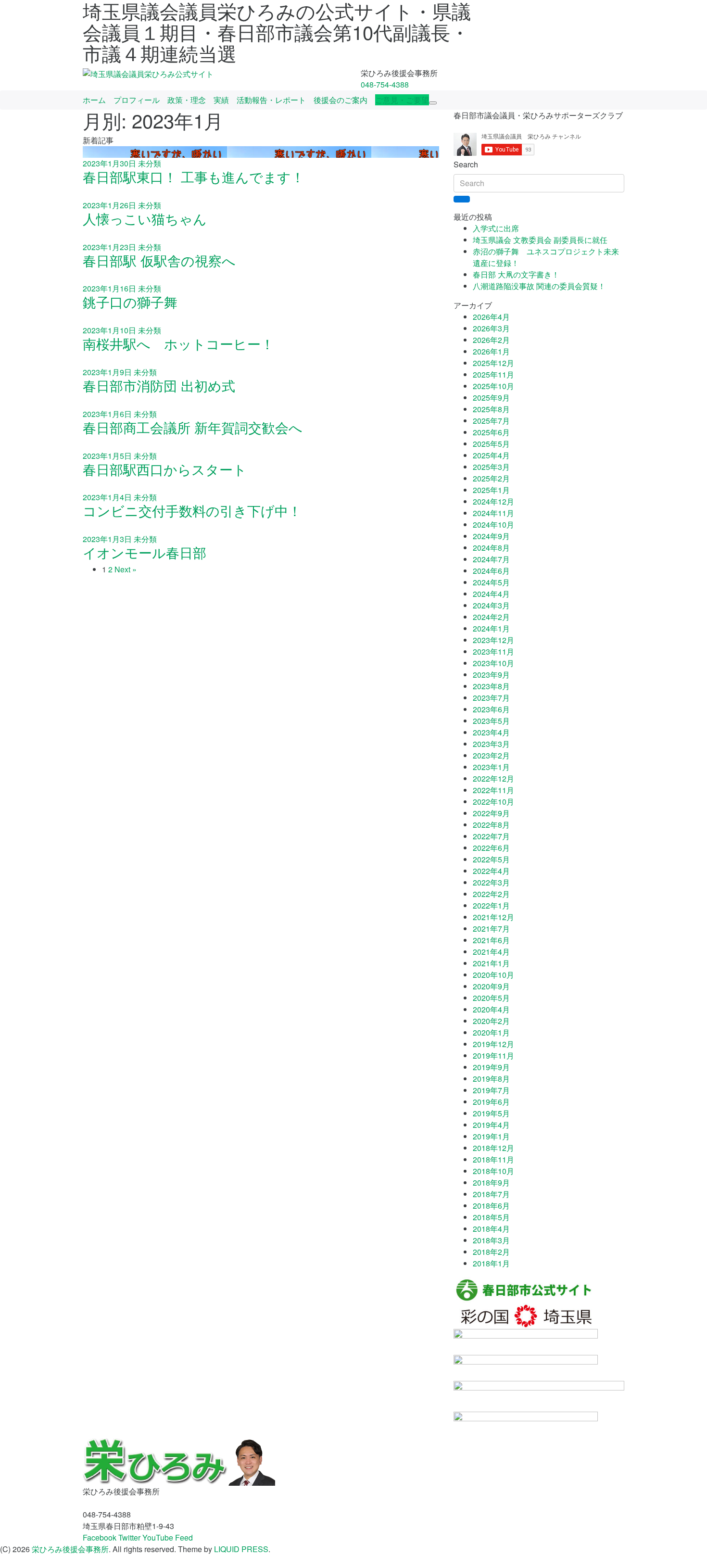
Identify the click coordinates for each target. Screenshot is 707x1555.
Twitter (129, 1537)
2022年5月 (491, 859)
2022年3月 (491, 882)
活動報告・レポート (271, 99)
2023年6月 (491, 709)
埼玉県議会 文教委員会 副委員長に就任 (540, 239)
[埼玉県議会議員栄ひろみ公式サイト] (148, 72)
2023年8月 (491, 686)
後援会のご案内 (340, 99)
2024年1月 (491, 628)
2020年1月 (491, 1032)
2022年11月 (493, 790)
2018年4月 (491, 1228)
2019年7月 (491, 1090)
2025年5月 (491, 443)
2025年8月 (491, 409)
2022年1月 (491, 905)
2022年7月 (491, 836)
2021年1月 (491, 963)
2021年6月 (491, 940)
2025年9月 (491, 397)
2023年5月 (491, 720)
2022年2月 (491, 893)
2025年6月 (491, 432)
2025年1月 (491, 489)
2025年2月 (491, 478)
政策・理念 (186, 99)
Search (466, 164)
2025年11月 (493, 374)
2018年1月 (491, 1263)
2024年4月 (491, 593)
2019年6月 (491, 1101)
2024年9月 (491, 536)
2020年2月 (491, 1020)
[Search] (462, 199)
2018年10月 (493, 1170)
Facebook (99, 1537)
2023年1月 (491, 766)
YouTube (157, 1537)
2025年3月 (491, 466)
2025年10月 (493, 386)
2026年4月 (491, 316)
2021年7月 (491, 928)
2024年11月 (493, 512)
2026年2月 (491, 339)
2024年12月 (493, 501)
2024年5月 (491, 582)
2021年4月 (491, 951)
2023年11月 (493, 651)
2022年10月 (493, 801)
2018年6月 (491, 1205)
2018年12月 (493, 1147)
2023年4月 (491, 732)
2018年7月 (491, 1194)
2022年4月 (491, 870)
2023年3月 (491, 743)
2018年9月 (491, 1182)
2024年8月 (491, 547)
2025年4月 (491, 455)
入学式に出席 (496, 228)
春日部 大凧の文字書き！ (516, 274)
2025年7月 (491, 420)
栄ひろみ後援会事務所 (70, 1549)
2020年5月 (491, 997)
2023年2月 (491, 755)
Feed (184, 1537)
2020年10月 (493, 974)
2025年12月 (493, 362)
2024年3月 (491, 605)
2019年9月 (491, 1067)
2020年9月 (491, 986)
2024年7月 (491, 559)
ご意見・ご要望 (402, 99)
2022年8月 (491, 824)
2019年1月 (491, 1136)
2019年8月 (491, 1078)
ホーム (94, 99)
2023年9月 (491, 674)
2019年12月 (493, 1043)
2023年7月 (491, 697)
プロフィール (137, 99)
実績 (221, 99)
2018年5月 (491, 1217)
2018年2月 (491, 1251)
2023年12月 (493, 639)
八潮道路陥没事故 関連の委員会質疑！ (539, 285)
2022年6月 (491, 847)
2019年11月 (493, 1055)
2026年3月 (491, 328)
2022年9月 (491, 813)
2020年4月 (491, 1009)
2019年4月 (491, 1124)
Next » (125, 569)
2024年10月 (493, 524)
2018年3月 (491, 1240)
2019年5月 (491, 1113)
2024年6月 (491, 570)
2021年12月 (493, 917)
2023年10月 (493, 663)
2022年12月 (493, 778)
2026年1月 (491, 351)
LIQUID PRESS (241, 1549)
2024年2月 (491, 616)
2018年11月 (493, 1159)
